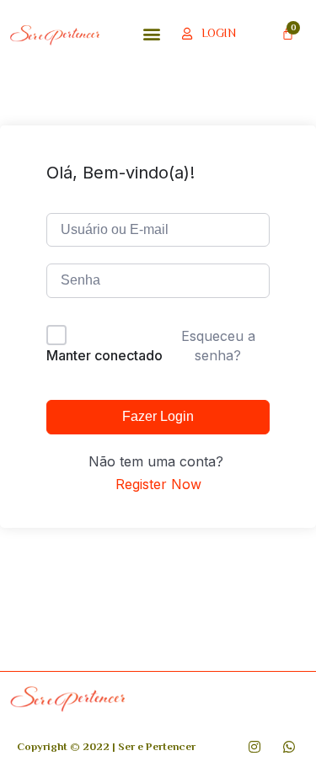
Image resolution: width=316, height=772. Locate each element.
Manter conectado (104, 355)
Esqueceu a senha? (218, 345)
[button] (151, 33)
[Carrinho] (287, 33)
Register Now (158, 484)
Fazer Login (158, 416)
